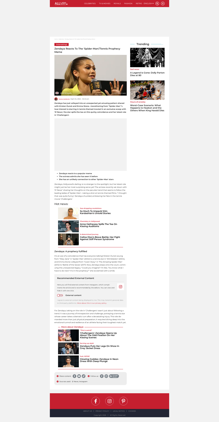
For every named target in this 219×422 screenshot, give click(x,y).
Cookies (132, 411)
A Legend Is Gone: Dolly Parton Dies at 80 (147, 74)
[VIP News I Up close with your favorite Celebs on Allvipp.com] (68, 3)
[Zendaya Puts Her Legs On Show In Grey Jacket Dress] (68, 348)
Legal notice (119, 411)
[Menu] (163, 3)
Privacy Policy (102, 411)
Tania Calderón (64, 99)
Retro (139, 3)
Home (56, 39)
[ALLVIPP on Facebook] (95, 401)
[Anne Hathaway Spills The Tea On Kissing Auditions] (68, 226)
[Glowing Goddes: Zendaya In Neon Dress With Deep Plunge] (68, 361)
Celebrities (90, 3)
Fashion (128, 3)
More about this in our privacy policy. (92, 303)
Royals (117, 3)
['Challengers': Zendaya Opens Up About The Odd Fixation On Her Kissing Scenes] (68, 335)
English (148, 3)
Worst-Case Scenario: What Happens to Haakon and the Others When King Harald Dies (147, 108)
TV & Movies (104, 3)
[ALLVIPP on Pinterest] (123, 401)
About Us (87, 411)
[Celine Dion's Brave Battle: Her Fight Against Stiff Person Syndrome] (68, 239)
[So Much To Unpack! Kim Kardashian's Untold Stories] (68, 213)
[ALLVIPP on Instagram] (109, 401)
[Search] (157, 3)
